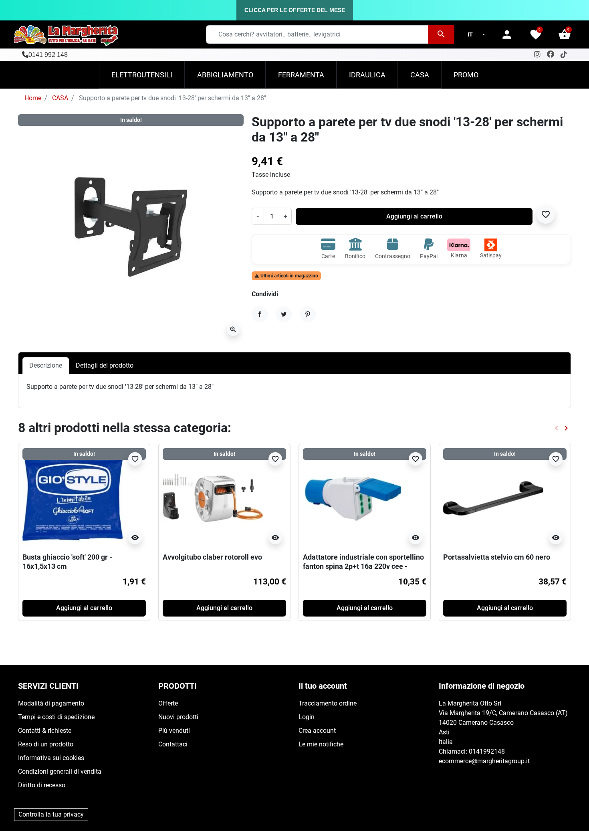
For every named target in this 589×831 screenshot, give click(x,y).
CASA (60, 98)
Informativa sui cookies (51, 758)
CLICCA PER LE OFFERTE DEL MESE (294, 10)
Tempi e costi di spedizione (56, 717)
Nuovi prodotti (178, 717)
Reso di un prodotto (45, 744)
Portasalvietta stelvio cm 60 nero (496, 557)
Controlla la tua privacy (51, 814)
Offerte (168, 703)
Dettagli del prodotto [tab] (104, 365)
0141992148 (487, 751)
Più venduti (174, 730)
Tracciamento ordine (328, 703)
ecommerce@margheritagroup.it (484, 761)
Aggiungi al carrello (414, 216)
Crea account (317, 730)
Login (307, 717)
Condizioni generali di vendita (59, 771)
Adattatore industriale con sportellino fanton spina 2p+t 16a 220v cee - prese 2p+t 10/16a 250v (363, 566)
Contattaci (173, 744)
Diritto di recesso (41, 785)
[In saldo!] (72, 497)
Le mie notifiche (321, 744)
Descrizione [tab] (45, 365)
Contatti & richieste (44, 730)
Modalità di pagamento (51, 703)
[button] (564, 34)
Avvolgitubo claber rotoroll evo (212, 557)
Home (32, 98)
